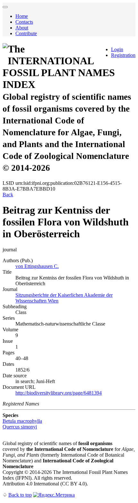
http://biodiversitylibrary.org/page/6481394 (58, 393)
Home (21, 16)
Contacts (24, 22)
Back (8, 194)
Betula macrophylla (22, 421)
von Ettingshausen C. (37, 266)
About (21, 27)
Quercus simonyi (20, 426)
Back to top (20, 495)
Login (117, 49)
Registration (123, 55)
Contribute (26, 33)
